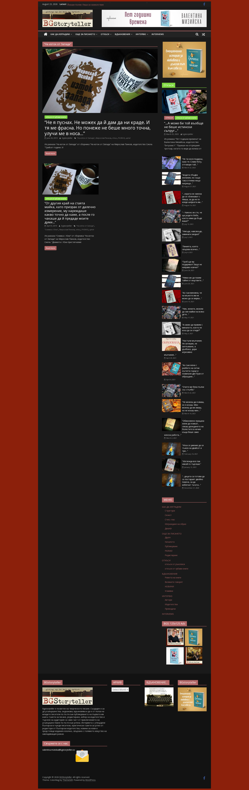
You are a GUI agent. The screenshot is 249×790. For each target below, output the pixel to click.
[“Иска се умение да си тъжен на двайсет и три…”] (171, 444)
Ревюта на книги (173, 577)
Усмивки (169, 591)
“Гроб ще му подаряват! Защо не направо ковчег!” (192, 264)
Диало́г (168, 528)
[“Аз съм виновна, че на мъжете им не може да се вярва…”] (171, 291)
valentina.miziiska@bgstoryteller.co (58, 749)
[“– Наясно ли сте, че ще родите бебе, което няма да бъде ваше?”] (171, 211)
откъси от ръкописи (175, 564)
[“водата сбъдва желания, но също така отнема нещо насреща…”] (171, 173)
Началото (170, 541)
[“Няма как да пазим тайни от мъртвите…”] (171, 276)
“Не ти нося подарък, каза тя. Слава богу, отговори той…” (192, 162)
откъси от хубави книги (56, 117)
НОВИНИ (169, 586)
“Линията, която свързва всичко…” (191, 248)
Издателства (171, 604)
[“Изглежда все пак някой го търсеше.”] (171, 460)
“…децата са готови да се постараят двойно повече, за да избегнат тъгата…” (193, 480)
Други (167, 537)
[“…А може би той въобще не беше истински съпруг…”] (184, 91)
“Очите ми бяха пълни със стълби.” (193, 388)
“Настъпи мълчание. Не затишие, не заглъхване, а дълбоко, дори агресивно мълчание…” (183, 347)
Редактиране (171, 555)
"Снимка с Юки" (51, 229)
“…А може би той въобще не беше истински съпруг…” (183, 127)
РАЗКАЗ (121, 138)
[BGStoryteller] (45, 34)
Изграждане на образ (175, 524)
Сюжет (168, 515)
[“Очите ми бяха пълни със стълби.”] (171, 385)
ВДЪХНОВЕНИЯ (122, 34)
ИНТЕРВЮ (141, 34)
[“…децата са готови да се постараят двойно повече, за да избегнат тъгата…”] (171, 475)
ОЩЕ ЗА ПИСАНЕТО (85, 34)
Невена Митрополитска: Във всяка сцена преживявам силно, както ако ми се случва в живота (114, 4)
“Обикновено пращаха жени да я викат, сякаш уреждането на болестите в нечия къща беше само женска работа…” (184, 427)
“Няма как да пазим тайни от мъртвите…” (193, 279)
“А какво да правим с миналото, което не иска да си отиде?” (192, 327)
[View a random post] (203, 34)
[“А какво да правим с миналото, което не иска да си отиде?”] (171, 323)
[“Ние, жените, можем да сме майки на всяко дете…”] (171, 307)
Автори (168, 599)
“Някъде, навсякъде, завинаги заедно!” (192, 233)
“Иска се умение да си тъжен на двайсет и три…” (193, 448)
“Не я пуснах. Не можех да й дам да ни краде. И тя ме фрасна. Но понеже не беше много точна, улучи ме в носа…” (98, 127)
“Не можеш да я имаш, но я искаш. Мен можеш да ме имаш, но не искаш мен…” (193, 406)
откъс (114, 138)
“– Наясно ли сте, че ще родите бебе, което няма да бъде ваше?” (192, 216)
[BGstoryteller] (67, 688)
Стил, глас (170, 519)
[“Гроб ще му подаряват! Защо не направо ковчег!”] (171, 260)
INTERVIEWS (158, 34)
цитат (128, 138)
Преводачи (170, 608)
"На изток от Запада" (86, 138)
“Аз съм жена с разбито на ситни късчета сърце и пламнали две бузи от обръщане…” (193, 371)
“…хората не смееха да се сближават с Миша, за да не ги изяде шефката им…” (192, 198)
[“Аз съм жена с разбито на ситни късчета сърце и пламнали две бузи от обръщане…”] (171, 363)
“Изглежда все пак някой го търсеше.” (191, 463)
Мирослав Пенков (103, 138)
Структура (170, 510)
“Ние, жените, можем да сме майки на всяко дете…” (193, 311)
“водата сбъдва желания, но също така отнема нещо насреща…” (191, 179)
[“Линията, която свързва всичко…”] (171, 245)
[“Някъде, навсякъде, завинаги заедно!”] (171, 230)
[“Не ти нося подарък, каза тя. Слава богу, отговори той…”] (171, 157)
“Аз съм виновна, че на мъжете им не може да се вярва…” (192, 295)
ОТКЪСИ (105, 34)
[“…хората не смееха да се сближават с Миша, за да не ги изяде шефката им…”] (171, 192)
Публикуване (171, 546)
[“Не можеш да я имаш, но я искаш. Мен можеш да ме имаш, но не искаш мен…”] (171, 400)
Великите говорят (174, 582)
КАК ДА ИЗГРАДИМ (60, 34)
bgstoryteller (67, 138)
